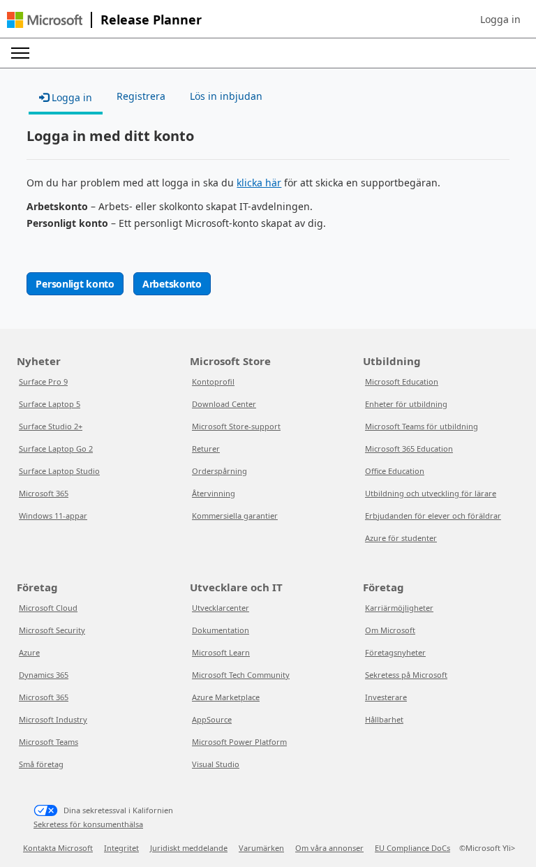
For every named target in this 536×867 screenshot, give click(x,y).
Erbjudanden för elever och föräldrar (433, 515)
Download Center (224, 404)
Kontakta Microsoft (58, 848)
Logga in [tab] (70, 97)
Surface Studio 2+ (50, 426)
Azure (29, 652)
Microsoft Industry (53, 719)
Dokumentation (220, 630)
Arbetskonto (172, 283)
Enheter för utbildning (406, 404)
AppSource (212, 719)
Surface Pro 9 (43, 381)
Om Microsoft (390, 630)
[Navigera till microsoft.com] (44, 20)
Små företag (41, 764)
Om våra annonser (329, 848)
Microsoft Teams (48, 741)
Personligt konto (75, 283)
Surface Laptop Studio (59, 471)
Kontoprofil (213, 381)
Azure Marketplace (226, 697)
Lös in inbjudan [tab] (226, 96)
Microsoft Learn (221, 652)
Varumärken (261, 848)
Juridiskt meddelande (189, 848)
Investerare (386, 697)
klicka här (259, 182)
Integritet (121, 848)
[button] (500, 19)
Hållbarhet (384, 719)
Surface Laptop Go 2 (56, 448)
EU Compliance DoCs (412, 848)
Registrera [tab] (141, 96)
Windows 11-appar (53, 515)
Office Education (394, 471)
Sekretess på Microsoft (406, 674)
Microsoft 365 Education (409, 448)
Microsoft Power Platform (239, 741)
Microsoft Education (401, 381)
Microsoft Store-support (236, 426)
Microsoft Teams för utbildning (421, 426)
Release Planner (151, 19)
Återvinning (213, 493)
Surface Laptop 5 (49, 404)
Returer (206, 448)
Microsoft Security (52, 630)
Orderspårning (219, 471)
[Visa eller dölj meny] (20, 53)
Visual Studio (215, 764)
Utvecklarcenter (220, 607)
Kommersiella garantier (235, 515)
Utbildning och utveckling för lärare (430, 493)
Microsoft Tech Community (241, 674)
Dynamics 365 (43, 674)
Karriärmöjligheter (399, 607)
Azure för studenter (401, 538)
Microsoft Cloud (48, 607)
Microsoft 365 (43, 493)
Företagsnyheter (395, 652)
